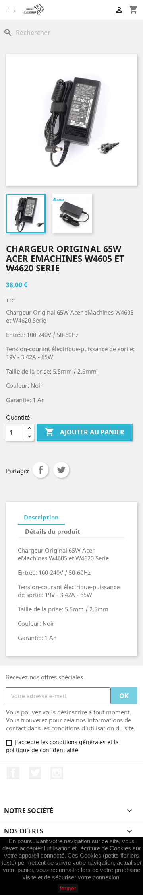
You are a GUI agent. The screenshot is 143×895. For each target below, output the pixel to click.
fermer (68, 888)
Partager (40, 470)
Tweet (61, 470)
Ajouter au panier (84, 432)
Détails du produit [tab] (52, 531)
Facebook (13, 773)
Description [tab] (41, 517)
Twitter (35, 773)
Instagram (56, 773)
